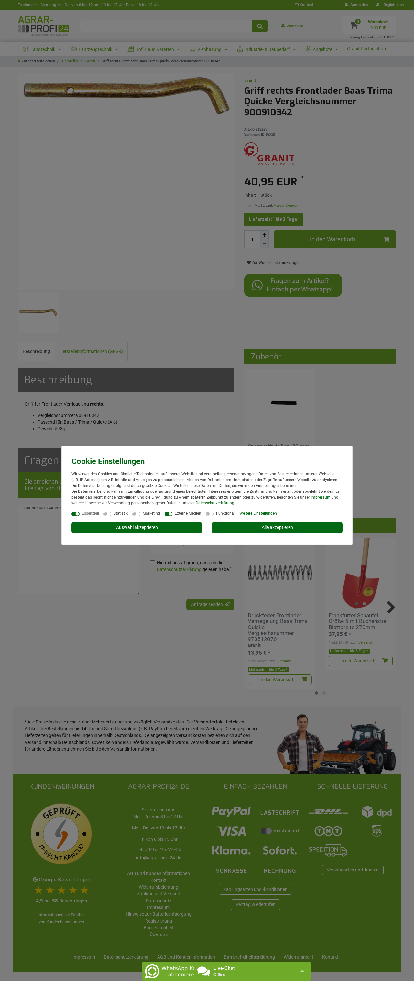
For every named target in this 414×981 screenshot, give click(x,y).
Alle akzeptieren (277, 527)
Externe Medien (188, 513)
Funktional (225, 513)
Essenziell (90, 513)
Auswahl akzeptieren (137, 527)
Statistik (121, 513)
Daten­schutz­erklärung (215, 503)
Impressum (321, 497)
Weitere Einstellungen (258, 513)
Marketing (151, 513)
